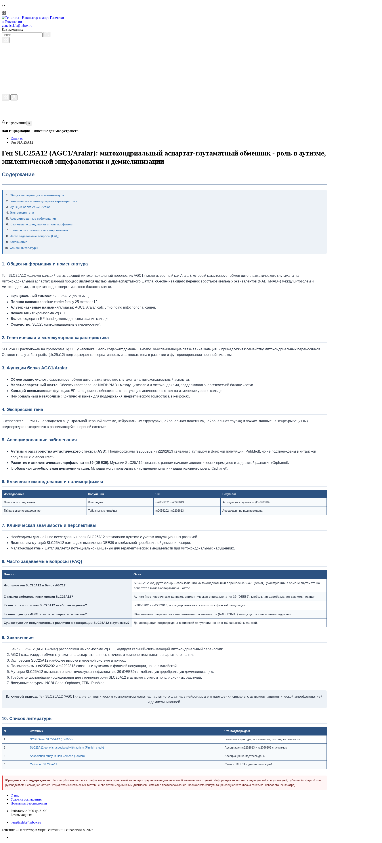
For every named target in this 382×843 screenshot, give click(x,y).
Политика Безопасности (29, 803)
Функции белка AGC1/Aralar (30, 207)
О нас (15, 795)
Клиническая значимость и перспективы (39, 230)
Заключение (18, 242)
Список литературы (24, 248)
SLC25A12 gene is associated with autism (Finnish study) (67, 747)
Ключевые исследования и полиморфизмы (41, 224)
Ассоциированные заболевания (33, 218)
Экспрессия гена (22, 212)
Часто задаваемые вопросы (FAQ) (34, 236)
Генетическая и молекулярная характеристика (43, 201)
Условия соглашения (26, 799)
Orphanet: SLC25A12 (43, 764)
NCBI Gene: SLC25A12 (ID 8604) (51, 739)
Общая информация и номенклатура (37, 195)
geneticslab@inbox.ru (17, 25)
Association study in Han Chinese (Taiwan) (57, 756)
